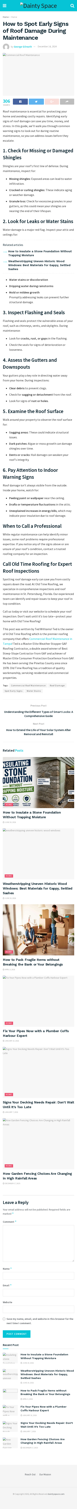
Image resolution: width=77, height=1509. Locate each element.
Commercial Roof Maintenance (28, 685)
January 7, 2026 (11, 1112)
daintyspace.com (56, 1494)
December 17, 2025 (12, 1183)
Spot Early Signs (13, 690)
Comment (10, 1221)
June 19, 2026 (10, 822)
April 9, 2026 (9, 969)
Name (7, 1268)
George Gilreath (23, 46)
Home (6, 17)
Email (7, 1285)
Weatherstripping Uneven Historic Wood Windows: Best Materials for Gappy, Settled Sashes (39, 265)
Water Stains (34, 690)
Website (7, 1302)
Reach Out (30, 1474)
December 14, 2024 (47, 46)
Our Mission (45, 1474)
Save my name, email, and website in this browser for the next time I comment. (40, 1321)
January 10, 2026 (11, 1041)
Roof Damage (57, 685)
